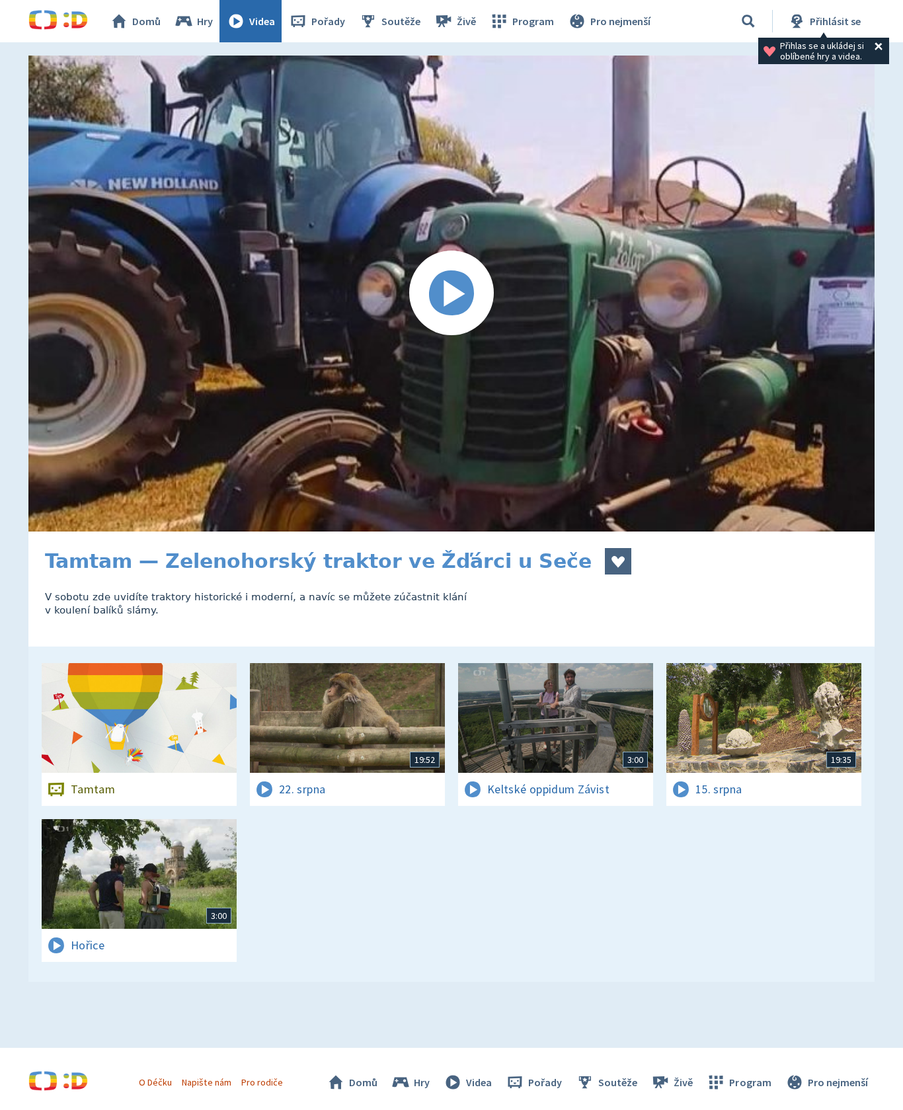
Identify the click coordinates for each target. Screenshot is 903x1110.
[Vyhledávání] (748, 21)
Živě (466, 21)
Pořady (328, 21)
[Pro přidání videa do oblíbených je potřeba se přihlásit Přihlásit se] (618, 561)
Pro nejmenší (620, 21)
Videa (262, 21)
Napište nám (206, 1082)
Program (533, 21)
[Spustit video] (451, 294)
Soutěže (400, 21)
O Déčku (155, 1082)
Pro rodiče (262, 1082)
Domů (146, 21)
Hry (205, 21)
